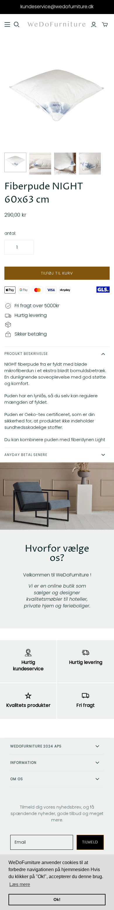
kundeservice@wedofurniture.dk (57, 7)
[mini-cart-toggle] (105, 24)
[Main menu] (7, 24)
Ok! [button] (57, 899)
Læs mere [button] (19, 884)
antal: (10, 233)
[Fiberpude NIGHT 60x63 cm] (15, 162)
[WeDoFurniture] (57, 24)
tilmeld (90, 842)
